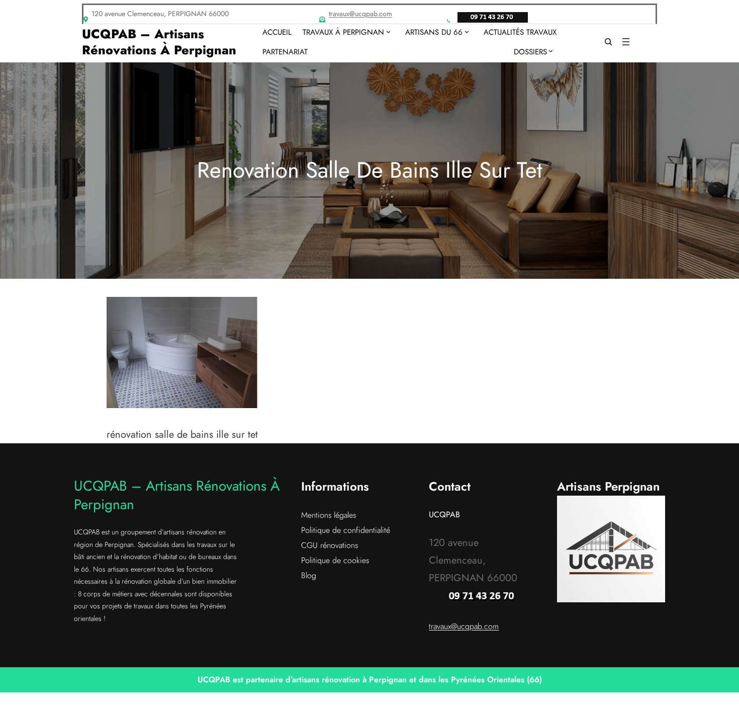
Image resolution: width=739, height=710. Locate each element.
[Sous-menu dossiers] (550, 50)
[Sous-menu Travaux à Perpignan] (388, 31)
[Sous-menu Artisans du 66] (467, 31)
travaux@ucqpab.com (360, 14)
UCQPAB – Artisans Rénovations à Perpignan (159, 42)
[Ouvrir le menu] (626, 42)
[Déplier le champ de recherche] (608, 42)
